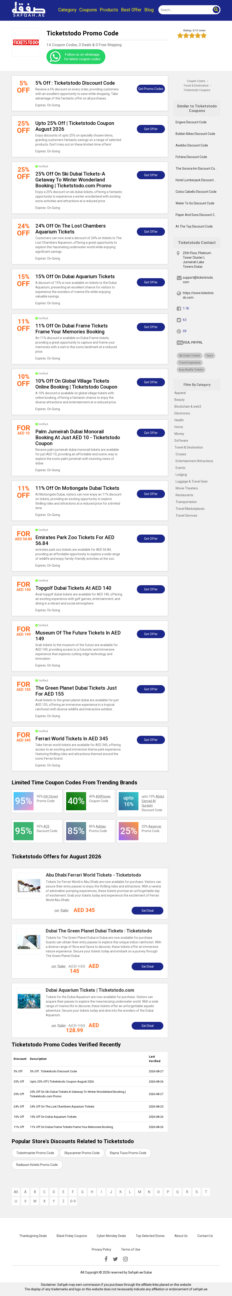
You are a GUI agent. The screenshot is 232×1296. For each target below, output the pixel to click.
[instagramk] (125, 1259)
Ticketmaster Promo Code (35, 1153)
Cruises (181, 454)
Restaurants (184, 495)
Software (181, 440)
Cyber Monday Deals (111, 1236)
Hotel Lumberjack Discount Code (198, 180)
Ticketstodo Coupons (197, 90)
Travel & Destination (188, 447)
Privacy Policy (101, 1249)
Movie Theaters (187, 488)
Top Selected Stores (150, 1236)
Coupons (88, 9)
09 (184, 331)
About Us (181, 1236)
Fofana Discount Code (191, 157)
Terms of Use (130, 1249)
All (16, 1192)
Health (179, 420)
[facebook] (106, 1259)
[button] (215, 9)
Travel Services (186, 515)
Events (180, 468)
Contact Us (205, 1236)
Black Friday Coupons (72, 1236)
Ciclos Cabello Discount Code (196, 191)
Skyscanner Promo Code (82, 1153)
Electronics (182, 413)
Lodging (181, 474)
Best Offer (131, 9)
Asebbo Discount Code (192, 145)
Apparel (180, 393)
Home (178, 427)
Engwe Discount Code (191, 122)
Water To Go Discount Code (195, 203)
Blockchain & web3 (187, 406)
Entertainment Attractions (194, 461)
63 (184, 320)
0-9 (73, 1201)
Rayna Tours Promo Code (128, 1153)
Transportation (186, 502)
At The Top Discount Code (194, 226)
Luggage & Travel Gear (192, 481)
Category (67, 9)
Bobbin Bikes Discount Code (195, 134)
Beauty (179, 399)
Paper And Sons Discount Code (198, 215)
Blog (149, 9)
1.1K (186, 308)
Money (179, 434)
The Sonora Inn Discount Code (197, 168)
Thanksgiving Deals (33, 1236)
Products (109, 9)
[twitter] (115, 1259)
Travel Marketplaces (190, 508)
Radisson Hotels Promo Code (37, 1165)
